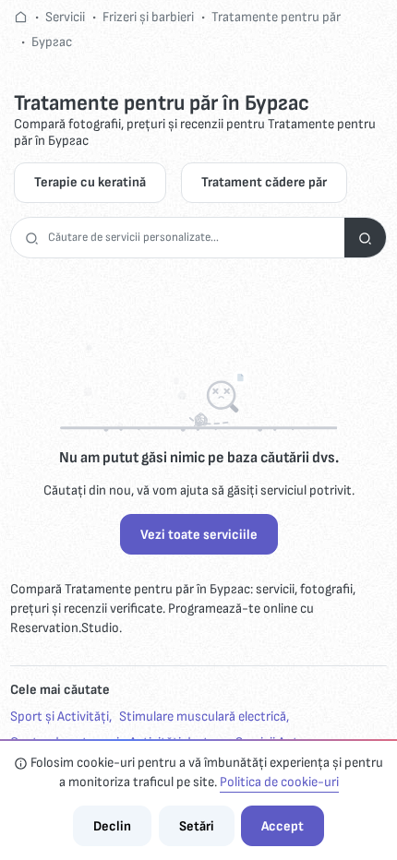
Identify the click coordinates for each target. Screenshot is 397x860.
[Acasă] (21, 17)
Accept (282, 826)
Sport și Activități (59, 716)
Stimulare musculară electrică (202, 716)
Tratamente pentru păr (276, 17)
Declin (112, 826)
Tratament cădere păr (264, 182)
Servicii (65, 17)
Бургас (51, 42)
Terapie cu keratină (90, 182)
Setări (196, 826)
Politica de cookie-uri (279, 782)
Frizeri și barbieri (148, 17)
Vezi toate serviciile (199, 534)
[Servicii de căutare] (365, 237)
